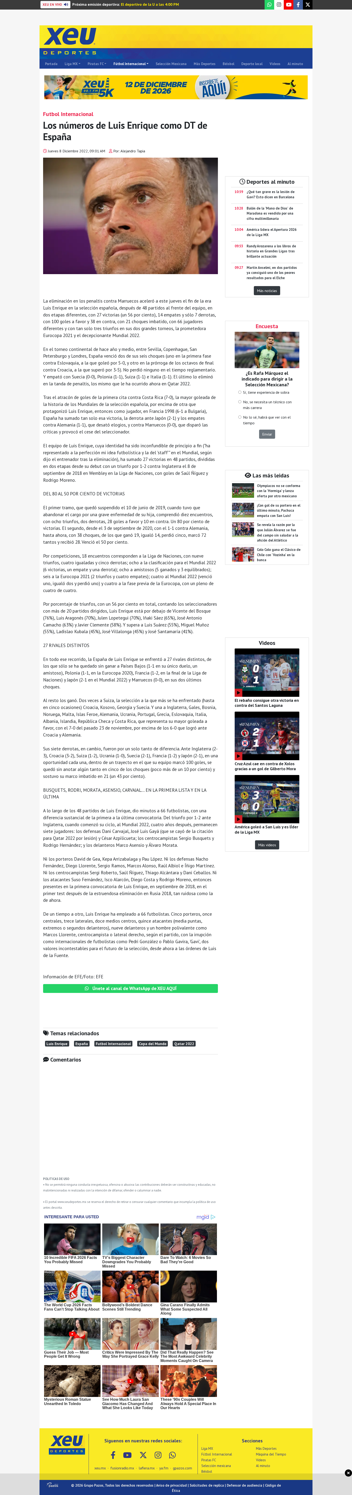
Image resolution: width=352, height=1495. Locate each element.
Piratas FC (96, 63)
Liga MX (71, 63)
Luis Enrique (57, 1043)
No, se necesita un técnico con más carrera (267, 404)
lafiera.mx (147, 1468)
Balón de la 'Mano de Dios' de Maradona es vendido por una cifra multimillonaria (270, 213)
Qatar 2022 (184, 1043)
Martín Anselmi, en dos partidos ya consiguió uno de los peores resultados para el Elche (272, 272)
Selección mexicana (216, 1465)
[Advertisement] (130, 1123)
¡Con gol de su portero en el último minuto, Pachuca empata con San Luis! (278, 510)
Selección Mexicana (171, 63)
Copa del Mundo (152, 1043)
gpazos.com (182, 1468)
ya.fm (163, 1468)
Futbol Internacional (113, 1043)
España (81, 1043)
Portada (51, 63)
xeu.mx (100, 1468)
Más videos (267, 844)
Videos (275, 63)
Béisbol (228, 63)
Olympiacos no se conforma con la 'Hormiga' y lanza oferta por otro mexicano (278, 490)
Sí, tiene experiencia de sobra (266, 392)
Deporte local (251, 63)
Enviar (267, 434)
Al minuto (295, 63)
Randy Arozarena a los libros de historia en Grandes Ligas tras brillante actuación (271, 251)
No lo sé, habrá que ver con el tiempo (267, 420)
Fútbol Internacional (130, 63)
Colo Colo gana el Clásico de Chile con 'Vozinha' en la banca (279, 554)
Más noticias (267, 290)
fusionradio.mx (122, 1468)
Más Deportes (205, 63)
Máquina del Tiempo (271, 1454)
